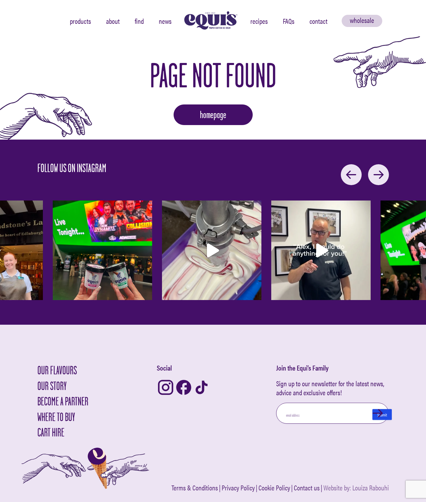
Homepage (213, 114)
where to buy (56, 417)
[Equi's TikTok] (201, 387)
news (165, 21)
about (113, 21)
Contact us (307, 487)
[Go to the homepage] (211, 20)
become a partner (62, 401)
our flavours (57, 370)
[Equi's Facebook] (183, 388)
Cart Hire (50, 432)
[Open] (102, 250)
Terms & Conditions (195, 487)
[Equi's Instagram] (165, 388)
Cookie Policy (274, 487)
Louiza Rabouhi (370, 487)
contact (318, 21)
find (139, 21)
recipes (259, 21)
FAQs (288, 21)
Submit (382, 415)
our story (52, 386)
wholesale (362, 20)
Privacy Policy (238, 487)
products (80, 21)
